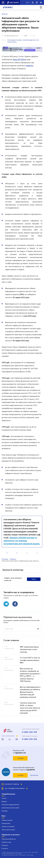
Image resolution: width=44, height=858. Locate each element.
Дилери (4, 801)
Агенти (4, 798)
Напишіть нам (6, 842)
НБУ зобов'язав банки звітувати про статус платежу (29, 649)
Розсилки (5, 845)
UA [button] (27, 2)
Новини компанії (7, 820)
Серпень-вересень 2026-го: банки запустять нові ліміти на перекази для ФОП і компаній (30, 708)
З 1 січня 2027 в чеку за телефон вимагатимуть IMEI (30, 660)
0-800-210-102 (29, 739)
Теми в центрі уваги (8, 829)
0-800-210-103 (29, 732)
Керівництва (6, 823)
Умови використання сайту (11, 808)
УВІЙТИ (34, 579)
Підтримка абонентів (9, 839)
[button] (3, 2)
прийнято (29, 66)
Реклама (4, 811)
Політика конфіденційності (11, 804)
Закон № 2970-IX (19, 60)
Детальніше (34, 775)
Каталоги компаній (8, 826)
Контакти (5, 848)
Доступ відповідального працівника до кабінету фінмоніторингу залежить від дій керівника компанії (30, 692)
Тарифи (20, 758)
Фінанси (5, 14)
